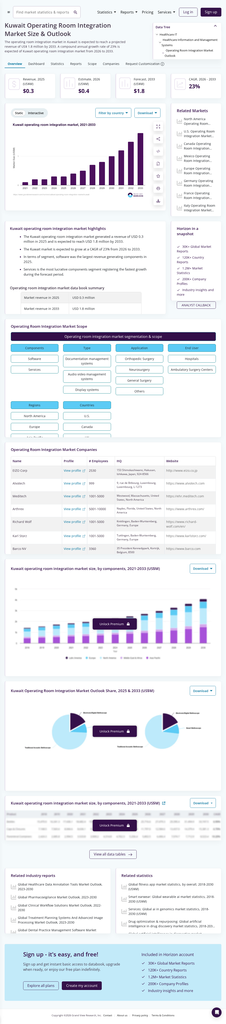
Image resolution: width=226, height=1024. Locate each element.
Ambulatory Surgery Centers (192, 369)
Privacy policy (140, 1015)
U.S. (87, 416)
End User (192, 348)
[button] (168, 34)
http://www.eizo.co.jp (182, 470)
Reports (127, 12)
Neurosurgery (139, 369)
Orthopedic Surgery (139, 359)
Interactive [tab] (36, 113)
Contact (107, 1015)
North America (34, 416)
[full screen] (158, 126)
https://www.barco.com (183, 549)
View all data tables (110, 854)
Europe (34, 427)
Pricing (147, 12)
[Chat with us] (217, 1012)
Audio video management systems (87, 376)
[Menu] (9, 12)
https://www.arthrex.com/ (185, 509)
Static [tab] (19, 113)
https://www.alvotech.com (185, 483)
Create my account (82, 985)
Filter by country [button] (112, 113)
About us (122, 1015)
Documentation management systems (87, 361)
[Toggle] (156, 34)
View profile (73, 470)
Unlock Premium (112, 624)
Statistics (104, 12)
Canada (87, 427)
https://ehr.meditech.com (185, 496)
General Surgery (139, 380)
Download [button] (146, 113)
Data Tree (163, 27)
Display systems (87, 390)
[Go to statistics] (163, 802)
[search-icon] (75, 12)
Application (139, 348)
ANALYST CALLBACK (196, 305)
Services (164, 12)
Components (34, 348)
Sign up (211, 11)
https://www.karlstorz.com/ (186, 536)
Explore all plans (41, 985)
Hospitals (192, 359)
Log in (188, 11)
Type (86, 348)
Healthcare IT (168, 34)
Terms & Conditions (163, 1015)
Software (34, 359)
